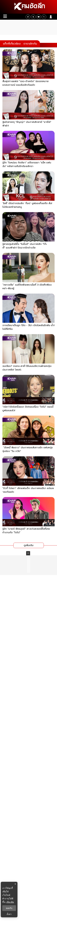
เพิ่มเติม (10, 902)
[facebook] (28, 17)
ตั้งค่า (9, 914)
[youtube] (38, 17)
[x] (33, 17)
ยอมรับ (9, 908)
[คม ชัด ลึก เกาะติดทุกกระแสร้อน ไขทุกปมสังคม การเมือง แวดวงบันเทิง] (28, 6)
